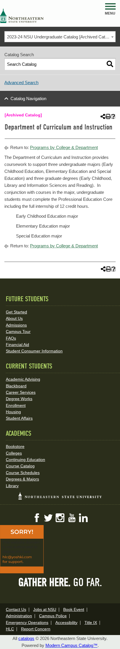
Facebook (36, 517)
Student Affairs (19, 418)
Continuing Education (25, 459)
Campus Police (53, 615)
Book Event (73, 609)
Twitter (48, 517)
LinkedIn (83, 517)
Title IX (90, 622)
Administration (19, 615)
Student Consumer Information (34, 351)
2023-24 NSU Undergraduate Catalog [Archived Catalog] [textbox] (60, 36)
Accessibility (66, 622)
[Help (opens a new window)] (113, 116)
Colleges (14, 453)
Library (12, 485)
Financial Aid (17, 344)
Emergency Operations (27, 622)
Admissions (16, 325)
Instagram (60, 517)
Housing (13, 411)
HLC (10, 629)
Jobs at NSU (44, 609)
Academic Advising (23, 379)
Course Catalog (20, 466)
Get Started (16, 312)
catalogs (26, 638)
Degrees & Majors (22, 479)
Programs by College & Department (64, 147)
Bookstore (15, 446)
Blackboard (16, 386)
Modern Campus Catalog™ (71, 645)
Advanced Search (21, 82)
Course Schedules (23, 472)
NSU (22, 15)
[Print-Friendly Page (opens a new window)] (107, 116)
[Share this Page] (102, 116)
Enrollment (16, 405)
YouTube (71, 517)
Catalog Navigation (28, 98)
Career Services (21, 392)
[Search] (110, 64)
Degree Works (19, 398)
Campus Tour (18, 331)
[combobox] (60, 36)
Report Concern (35, 629)
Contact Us (16, 609)
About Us (14, 318)
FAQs (11, 338)
